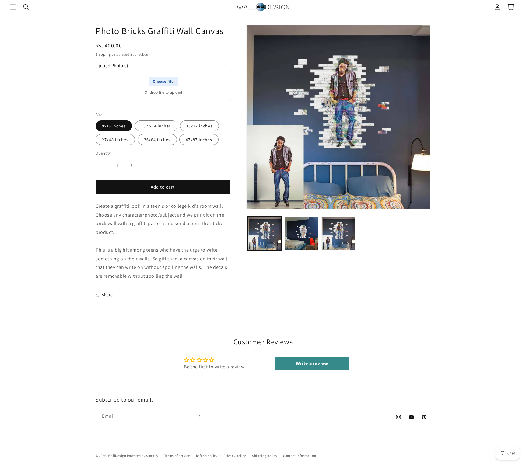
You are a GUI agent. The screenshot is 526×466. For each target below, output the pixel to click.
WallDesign (117, 456)
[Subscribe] (198, 416)
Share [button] (107, 294)
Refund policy (207, 456)
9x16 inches (114, 126)
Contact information (299, 456)
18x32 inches (199, 126)
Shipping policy (264, 456)
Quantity (103, 153)
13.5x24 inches (156, 126)
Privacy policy (234, 456)
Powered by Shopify (142, 456)
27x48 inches (115, 139)
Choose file (163, 81)
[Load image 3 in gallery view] (338, 233)
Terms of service (177, 456)
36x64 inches (157, 139)
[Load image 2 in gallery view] (301, 233)
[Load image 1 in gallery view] (265, 233)
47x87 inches (199, 139)
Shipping (103, 54)
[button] (12, 7)
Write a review (312, 363)
